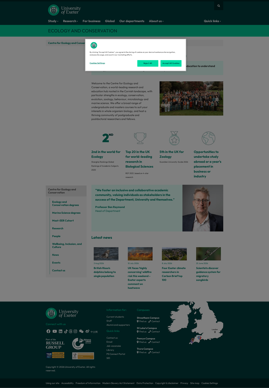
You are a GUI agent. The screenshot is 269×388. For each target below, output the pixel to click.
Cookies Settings (97, 63)
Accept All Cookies (171, 63)
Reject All (148, 63)
